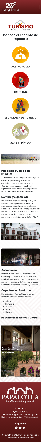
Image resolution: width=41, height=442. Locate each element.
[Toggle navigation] (36, 7)
